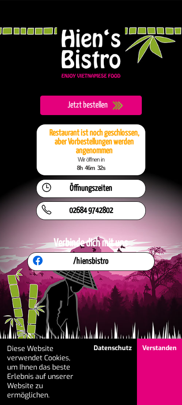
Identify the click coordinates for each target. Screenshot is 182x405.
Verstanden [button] (159, 348)
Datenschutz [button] (113, 348)
